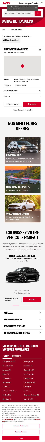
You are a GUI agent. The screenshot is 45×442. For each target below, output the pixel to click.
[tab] (7, 356)
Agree (21, 438)
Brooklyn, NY (28, 362)
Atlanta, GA (7, 378)
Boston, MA (7, 395)
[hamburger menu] (41, 3)
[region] (22, 422)
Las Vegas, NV (29, 374)
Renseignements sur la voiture (12, 300)
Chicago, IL (28, 387)
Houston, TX (28, 366)
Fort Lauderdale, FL (10, 391)
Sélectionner (32, 104)
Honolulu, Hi (7, 399)
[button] (22, 66)
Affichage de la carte (10, 40)
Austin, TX (6, 387)
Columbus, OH (8, 366)
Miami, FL (27, 391)
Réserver (32, 299)
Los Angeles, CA (29, 382)
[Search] (38, 13)
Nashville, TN (28, 399)
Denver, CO (6, 382)
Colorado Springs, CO (31, 395)
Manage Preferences (21, 426)
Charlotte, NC (28, 378)
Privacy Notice (9, 419)
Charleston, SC (29, 370)
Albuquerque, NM (9, 362)
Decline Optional (20, 432)
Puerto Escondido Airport (16, 49)
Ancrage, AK (7, 370)
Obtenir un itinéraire (12, 104)
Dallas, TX (6, 374)
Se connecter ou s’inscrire (28, 3)
